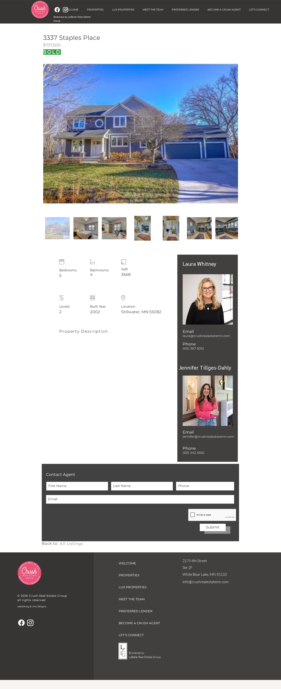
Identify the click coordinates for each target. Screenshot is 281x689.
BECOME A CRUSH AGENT (139, 623)
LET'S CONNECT (131, 635)
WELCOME (127, 563)
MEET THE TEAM (132, 599)
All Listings (71, 543)
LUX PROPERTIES (132, 587)
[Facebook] (57, 9)
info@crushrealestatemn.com (205, 581)
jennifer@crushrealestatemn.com (208, 436)
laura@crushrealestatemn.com (206, 336)
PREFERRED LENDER (135, 611)
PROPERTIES (129, 575)
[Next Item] (231, 134)
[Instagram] (30, 622)
